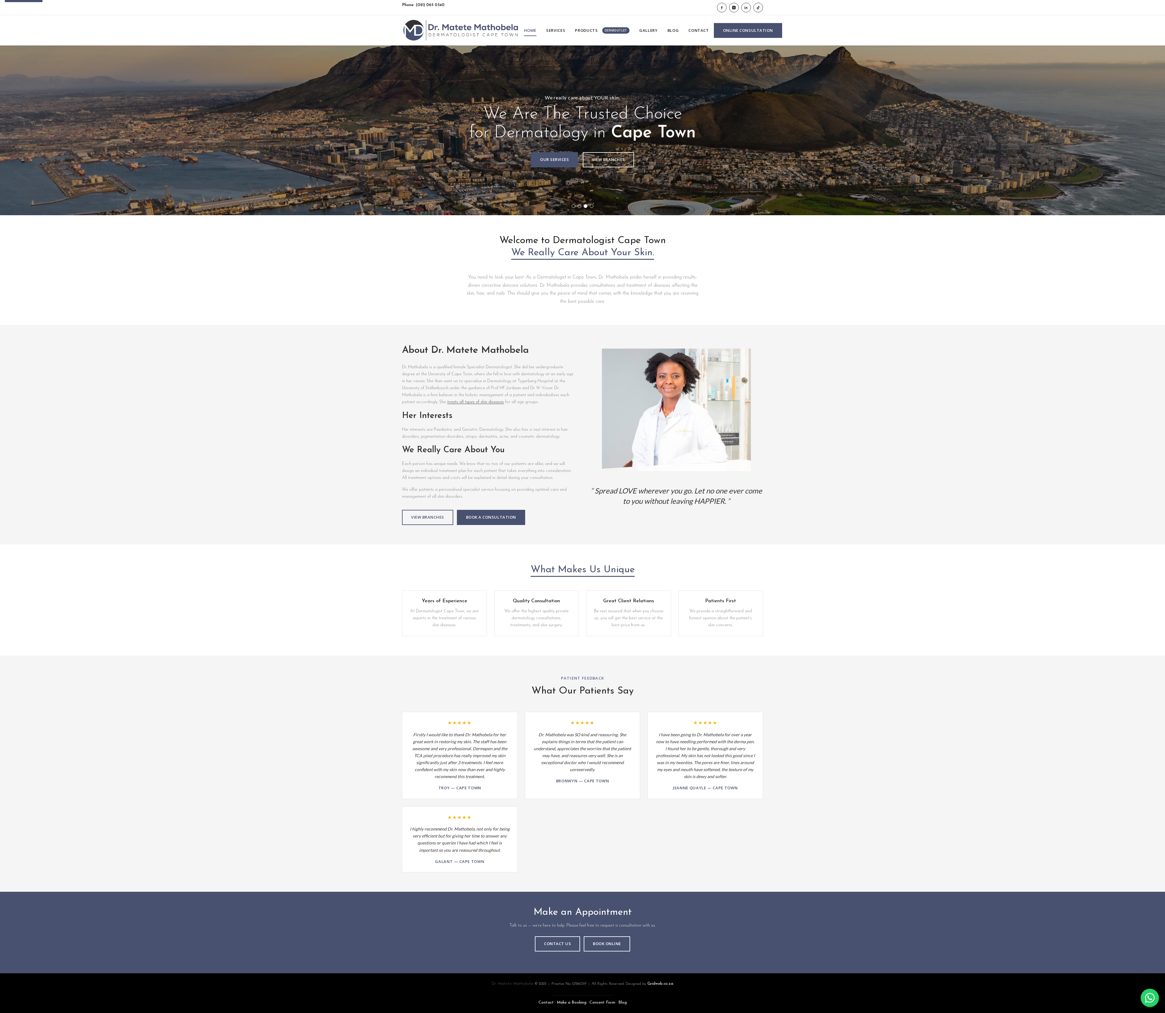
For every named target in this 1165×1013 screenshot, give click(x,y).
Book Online (607, 943)
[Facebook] (722, 7)
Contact (698, 30)
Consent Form (602, 1003)
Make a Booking (571, 1003)
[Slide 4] (591, 206)
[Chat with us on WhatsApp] (1150, 998)
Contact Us (557, 943)
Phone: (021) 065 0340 (423, 5)
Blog (673, 30)
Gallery (648, 30)
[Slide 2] (579, 206)
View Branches (608, 159)
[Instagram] (734, 7)
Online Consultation (748, 30)
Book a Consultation (491, 517)
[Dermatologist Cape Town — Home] (460, 30)
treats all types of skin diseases (475, 402)
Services (555, 30)
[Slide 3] (585, 206)
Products (601, 30)
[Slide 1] (573, 206)
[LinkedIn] (746, 7)
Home (530, 30)
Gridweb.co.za (660, 984)
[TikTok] (758, 7)
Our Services (554, 159)
